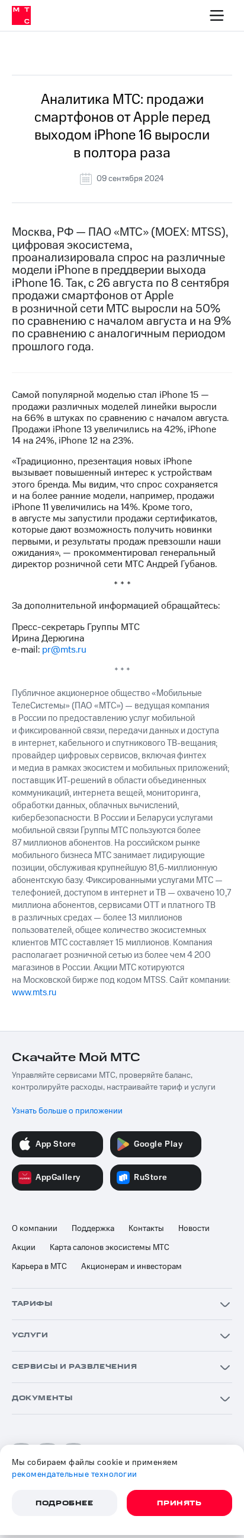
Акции (24, 1248)
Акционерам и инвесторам (131, 1267)
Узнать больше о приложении (67, 1111)
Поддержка (93, 1229)
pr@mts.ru (64, 649)
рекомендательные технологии (74, 1474)
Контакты (146, 1229)
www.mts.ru (34, 992)
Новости (194, 1229)
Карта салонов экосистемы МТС (109, 1248)
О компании (34, 1229)
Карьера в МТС (39, 1267)
